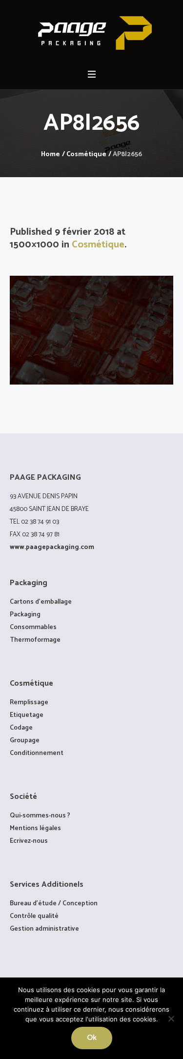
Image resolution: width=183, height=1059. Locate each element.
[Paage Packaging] (92, 33)
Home (50, 154)
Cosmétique (86, 154)
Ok (92, 1037)
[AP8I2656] (91, 330)
